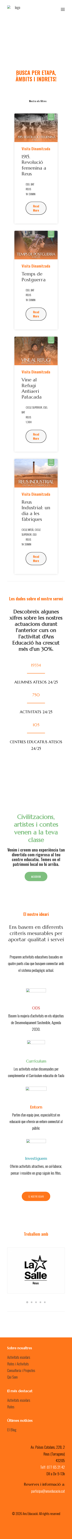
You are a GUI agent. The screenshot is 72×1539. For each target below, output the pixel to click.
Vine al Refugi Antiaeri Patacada (32, 388)
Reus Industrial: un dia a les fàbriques (36, 510)
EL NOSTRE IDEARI (36, 1196)
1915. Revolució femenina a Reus (34, 165)
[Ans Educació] (16, 9)
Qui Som (12, 1377)
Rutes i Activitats (18, 1363)
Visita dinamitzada (36, 148)
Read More (36, 208)
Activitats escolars (18, 1357)
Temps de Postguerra (34, 277)
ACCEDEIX (36, 876)
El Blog (11, 1429)
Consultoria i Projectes (21, 1370)
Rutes (10, 1406)
